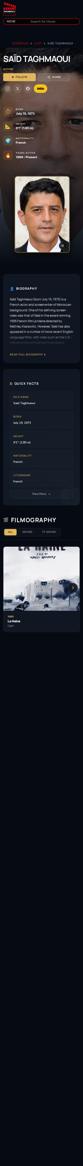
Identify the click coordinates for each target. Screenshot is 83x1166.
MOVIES (27, 532)
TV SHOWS (49, 532)
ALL (10, 532)
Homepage (20, 43)
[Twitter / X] (17, 88)
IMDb (40, 88)
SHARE (56, 77)
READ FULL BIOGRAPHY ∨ (28, 354)
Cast (38, 43)
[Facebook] (28, 88)
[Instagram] (7, 88)
